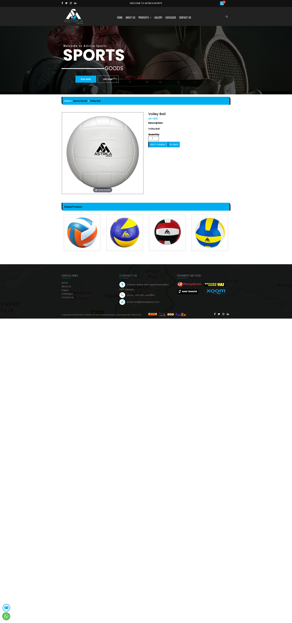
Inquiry (65, 290)
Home (119, 17)
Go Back (174, 144)
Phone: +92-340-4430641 (140, 295)
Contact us (185, 17)
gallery (158, 17)
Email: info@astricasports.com (143, 302)
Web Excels (136, 314)
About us (130, 17)
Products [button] (143, 17)
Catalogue (170, 17)
